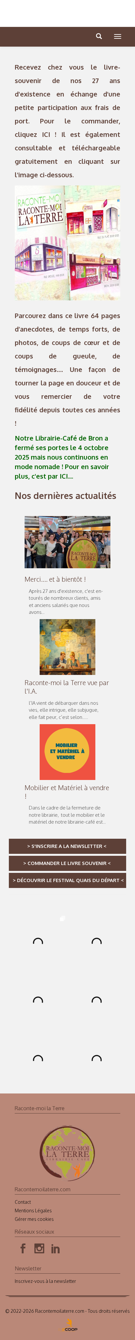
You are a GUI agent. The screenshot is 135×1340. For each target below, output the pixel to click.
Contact (23, 1202)
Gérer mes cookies (34, 1219)
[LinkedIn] (56, 1249)
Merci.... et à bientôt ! (55, 579)
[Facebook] (23, 1249)
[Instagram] (39, 1249)
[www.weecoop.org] (67, 1323)
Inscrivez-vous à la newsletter (45, 1281)
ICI (46, 134)
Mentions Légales (33, 1210)
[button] (117, 36)
